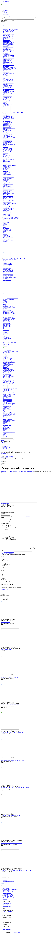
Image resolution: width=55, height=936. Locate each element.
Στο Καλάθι (3, 442)
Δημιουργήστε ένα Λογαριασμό (7, 457)
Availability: (3, 512)
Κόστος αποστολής (7, 893)
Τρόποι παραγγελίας (7, 890)
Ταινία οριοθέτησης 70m (6, 649)
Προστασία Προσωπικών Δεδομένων (11, 889)
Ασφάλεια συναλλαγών (8, 894)
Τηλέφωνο (3, 18)
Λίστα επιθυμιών (7, 904)
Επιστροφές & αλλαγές (8, 895)
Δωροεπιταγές (6, 1)
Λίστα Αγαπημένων (7, 448)
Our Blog (5, 12)
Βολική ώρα (3, 20)
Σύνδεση (2, 453)
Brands (4, 11)
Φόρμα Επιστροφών (7, 896)
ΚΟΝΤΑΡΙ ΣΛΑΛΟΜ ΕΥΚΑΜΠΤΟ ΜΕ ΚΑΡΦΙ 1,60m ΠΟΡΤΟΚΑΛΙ (16, 787)
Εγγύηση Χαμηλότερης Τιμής (9, 897)
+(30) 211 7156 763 (5, 14)
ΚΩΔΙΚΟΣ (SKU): (5, 506)
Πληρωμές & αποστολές (8, 891)
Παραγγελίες (6, 446)
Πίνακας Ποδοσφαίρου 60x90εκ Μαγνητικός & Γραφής (12, 760)
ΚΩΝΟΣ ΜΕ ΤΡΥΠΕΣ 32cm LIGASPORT (10, 677)
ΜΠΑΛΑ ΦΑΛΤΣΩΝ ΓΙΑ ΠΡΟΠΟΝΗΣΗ (10, 704)
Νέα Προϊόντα (6, 10)
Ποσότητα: (3, 513)
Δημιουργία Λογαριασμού (8, 881)
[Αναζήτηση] (13, 439)
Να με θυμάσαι (5, 465)
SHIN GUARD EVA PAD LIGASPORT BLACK (11, 843)
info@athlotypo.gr (7, 929)
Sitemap (5, 899)
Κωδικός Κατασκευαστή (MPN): (8, 505)
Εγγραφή (6, 453)
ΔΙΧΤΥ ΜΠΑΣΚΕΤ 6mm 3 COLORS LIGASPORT (12, 732)
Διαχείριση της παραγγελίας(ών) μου (8, 452)
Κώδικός (2, 456)
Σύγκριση (28, 516)
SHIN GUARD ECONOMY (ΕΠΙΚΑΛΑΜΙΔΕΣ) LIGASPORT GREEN (16, 870)
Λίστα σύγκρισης (7, 447)
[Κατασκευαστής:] (3, 511)
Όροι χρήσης (6, 888)
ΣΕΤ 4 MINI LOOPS (5, 622)
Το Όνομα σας (4, 17)
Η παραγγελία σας (7, 903)
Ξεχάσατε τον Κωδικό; (9, 456)
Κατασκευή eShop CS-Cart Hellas (19, 932)
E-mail (2, 454)
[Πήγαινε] (29, 452)
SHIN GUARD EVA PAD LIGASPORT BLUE (11, 815)
